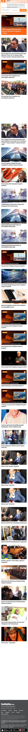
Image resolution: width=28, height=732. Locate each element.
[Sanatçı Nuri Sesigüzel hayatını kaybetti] (14, 257)
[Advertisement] (14, 110)
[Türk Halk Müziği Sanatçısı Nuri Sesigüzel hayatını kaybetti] (14, 276)
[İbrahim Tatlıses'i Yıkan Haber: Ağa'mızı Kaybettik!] (14, 552)
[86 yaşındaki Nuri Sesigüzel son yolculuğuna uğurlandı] (14, 87)
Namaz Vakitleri (4, 714)
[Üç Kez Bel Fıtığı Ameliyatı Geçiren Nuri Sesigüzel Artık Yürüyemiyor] (14, 613)
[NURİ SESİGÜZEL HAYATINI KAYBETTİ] (14, 377)
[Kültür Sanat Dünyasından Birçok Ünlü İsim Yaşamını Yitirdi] (14, 22)
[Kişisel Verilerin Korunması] (14, 726)
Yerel (13, 712)
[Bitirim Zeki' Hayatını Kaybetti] (14, 457)
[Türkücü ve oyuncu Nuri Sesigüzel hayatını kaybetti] (14, 396)
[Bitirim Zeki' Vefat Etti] (14, 476)
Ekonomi (21, 710)
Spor (2, 712)
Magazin (8, 712)
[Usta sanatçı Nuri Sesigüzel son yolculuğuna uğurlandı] (14, 67)
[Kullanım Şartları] (4, 724)
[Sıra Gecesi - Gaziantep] (14, 634)
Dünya (15, 710)
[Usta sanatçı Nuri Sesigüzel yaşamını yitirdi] (14, 358)
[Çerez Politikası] (5, 726)
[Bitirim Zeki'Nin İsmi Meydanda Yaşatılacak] (14, 514)
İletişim (11, 708)
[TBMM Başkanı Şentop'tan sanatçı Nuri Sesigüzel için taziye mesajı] (14, 196)
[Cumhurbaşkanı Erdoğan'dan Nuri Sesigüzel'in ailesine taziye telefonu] (14, 154)
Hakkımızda (3, 708)
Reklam (7, 708)
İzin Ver (23, 13)
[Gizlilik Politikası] (12, 724)
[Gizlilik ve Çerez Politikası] (21, 724)
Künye (14, 708)
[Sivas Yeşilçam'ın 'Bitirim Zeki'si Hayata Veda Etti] (14, 437)
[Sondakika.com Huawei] (23, 730)
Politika (18, 712)
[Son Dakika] (14, 704)
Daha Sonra (14, 13)
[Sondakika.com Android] (14, 730)
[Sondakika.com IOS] (5, 730)
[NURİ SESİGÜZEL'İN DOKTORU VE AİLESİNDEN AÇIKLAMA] (14, 216)
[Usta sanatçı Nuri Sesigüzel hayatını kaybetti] (14, 175)
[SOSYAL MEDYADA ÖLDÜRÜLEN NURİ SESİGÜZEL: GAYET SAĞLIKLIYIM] (14, 416)
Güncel (10, 710)
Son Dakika (3, 710)
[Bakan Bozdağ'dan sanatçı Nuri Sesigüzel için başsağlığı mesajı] (14, 297)
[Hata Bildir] (11, 727)
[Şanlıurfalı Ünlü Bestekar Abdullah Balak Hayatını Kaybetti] (14, 572)
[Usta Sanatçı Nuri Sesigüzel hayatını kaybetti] (14, 317)
